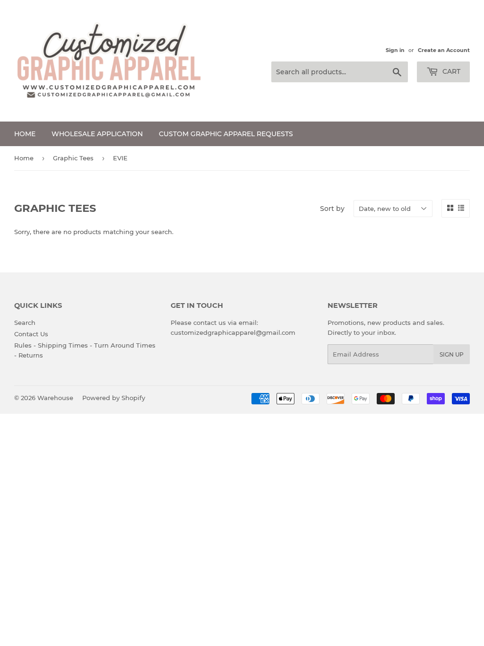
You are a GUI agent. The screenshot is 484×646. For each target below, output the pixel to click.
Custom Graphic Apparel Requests (226, 134)
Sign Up (452, 354)
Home (24, 134)
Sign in (395, 50)
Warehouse (55, 398)
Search (24, 322)
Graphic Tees (73, 158)
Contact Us (31, 334)
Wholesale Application (97, 134)
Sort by (332, 208)
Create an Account (444, 50)
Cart (450, 71)
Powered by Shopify (113, 398)
